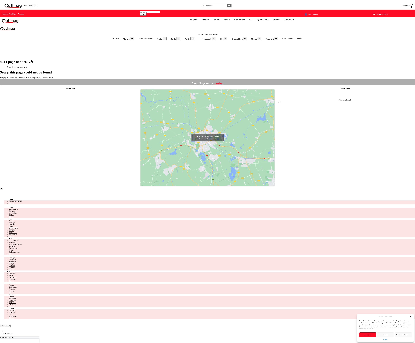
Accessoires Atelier (193, 47)
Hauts (224, 45)
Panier (300, 38)
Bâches (161, 49)
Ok (143, 14)
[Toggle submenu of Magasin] (132, 38)
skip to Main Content (7, 1)
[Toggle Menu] (1, 189)
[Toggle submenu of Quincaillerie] (245, 38)
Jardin (173, 39)
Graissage (207, 52)
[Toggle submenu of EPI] (225, 38)
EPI (221, 39)
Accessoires (163, 47)
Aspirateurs (257, 45)
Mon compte (287, 38)
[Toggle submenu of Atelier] (192, 38)
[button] (411, 317)
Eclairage (207, 51)
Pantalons (225, 43)
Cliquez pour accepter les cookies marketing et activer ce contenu (207, 138)
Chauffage (256, 51)
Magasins (70, 107)
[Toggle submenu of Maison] (259, 38)
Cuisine (256, 43)
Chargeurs (207, 45)
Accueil (116, 38)
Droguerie (256, 47)
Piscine (160, 39)
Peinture (256, 49)
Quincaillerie (237, 39)
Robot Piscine (163, 43)
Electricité (270, 39)
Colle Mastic (238, 45)
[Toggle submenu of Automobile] (214, 38)
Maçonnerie (177, 56)
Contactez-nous (70, 104)
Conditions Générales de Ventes (70, 100)
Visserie (237, 43)
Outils (175, 49)
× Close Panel (5, 326)
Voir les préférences (403, 335)
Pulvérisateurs (178, 51)
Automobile (207, 39)
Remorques (208, 47)
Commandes (344, 96)
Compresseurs (191, 51)
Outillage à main (192, 54)
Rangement (191, 49)
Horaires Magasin (131, 43)
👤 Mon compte (311, 14)
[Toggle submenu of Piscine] (165, 38)
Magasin (385, 339)
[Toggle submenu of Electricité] (276, 38)
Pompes (175, 43)
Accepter (367, 335)
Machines (176, 47)
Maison (254, 39)
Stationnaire (191, 45)
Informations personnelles (345, 93)
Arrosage (176, 45)
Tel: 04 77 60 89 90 (30, 6)
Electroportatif (192, 43)
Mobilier (176, 52)
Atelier (187, 39)
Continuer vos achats (10, 341)
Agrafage (237, 49)
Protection (225, 49)
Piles (269, 47)
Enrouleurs (271, 43)
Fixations (237, 47)
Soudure (190, 52)
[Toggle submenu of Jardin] (178, 38)
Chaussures (226, 47)
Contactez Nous (145, 38)
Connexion (406, 6)
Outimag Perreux (7, 193)
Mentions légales (70, 93)
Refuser (385, 335)
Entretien (162, 45)
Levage (206, 49)
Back (12, 203)
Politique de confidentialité (70, 96)
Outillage (207, 43)
